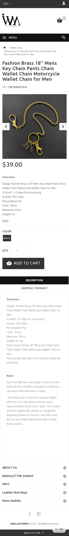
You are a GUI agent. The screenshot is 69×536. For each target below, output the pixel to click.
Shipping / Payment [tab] (34, 288)
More (5, 220)
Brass (7, 238)
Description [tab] (34, 280)
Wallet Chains (16, 48)
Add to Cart (26, 263)
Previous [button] (6, 126)
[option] (34, 126)
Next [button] (63, 126)
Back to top (32, 533)
